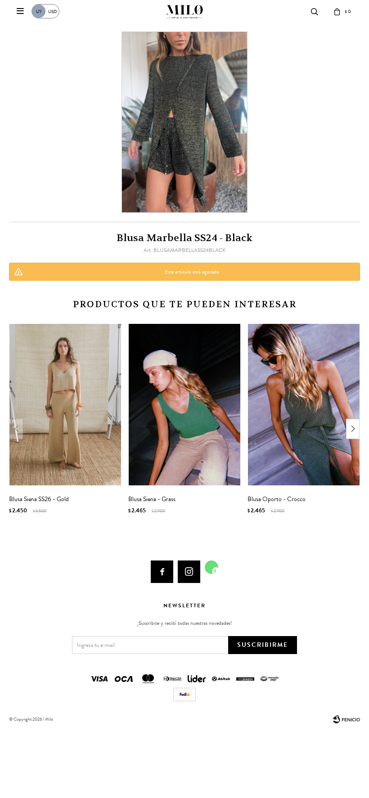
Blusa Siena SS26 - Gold (39, 499)
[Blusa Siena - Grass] (184, 404)
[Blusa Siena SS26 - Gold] (65, 404)
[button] (353, 429)
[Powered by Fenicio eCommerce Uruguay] (346, 719)
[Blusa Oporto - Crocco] (304, 404)
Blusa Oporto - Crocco (277, 499)
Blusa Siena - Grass (152, 499)
